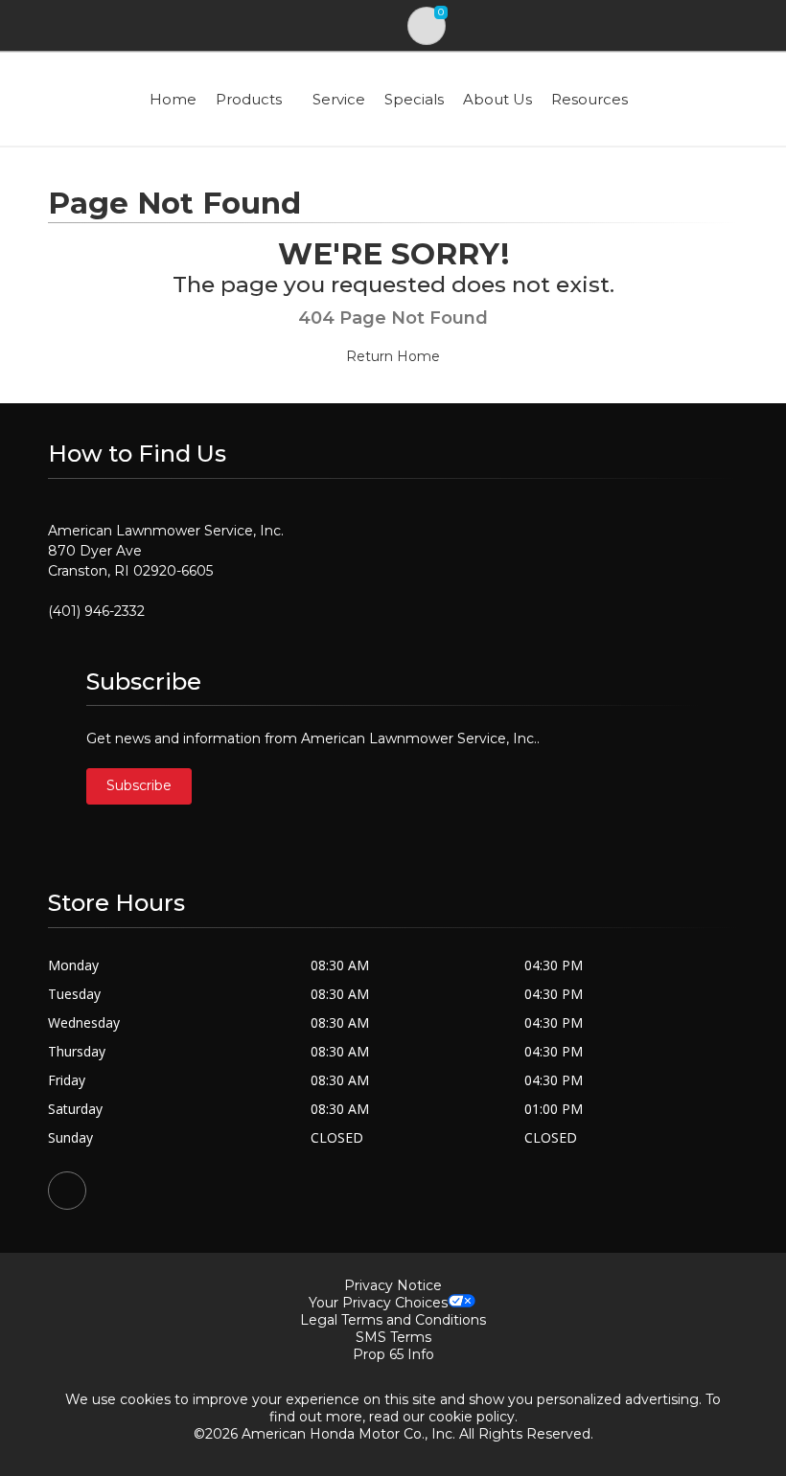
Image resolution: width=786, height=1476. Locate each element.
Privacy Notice (393, 1285)
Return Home (393, 356)
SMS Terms (393, 1337)
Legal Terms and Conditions (393, 1319)
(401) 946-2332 (96, 611)
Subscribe (139, 785)
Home (173, 99)
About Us (497, 99)
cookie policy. (473, 1416)
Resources (589, 99)
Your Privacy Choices (378, 1302)
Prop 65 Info (393, 1354)
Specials (414, 99)
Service (338, 99)
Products (249, 99)
